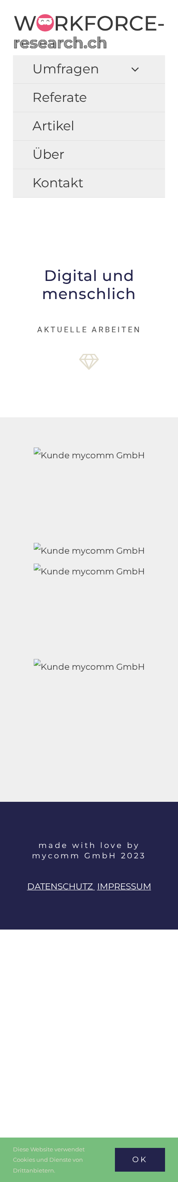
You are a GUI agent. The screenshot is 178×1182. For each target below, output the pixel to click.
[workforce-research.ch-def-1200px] (89, 17)
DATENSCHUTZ (61, 886)
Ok (140, 1159)
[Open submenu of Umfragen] (135, 69)
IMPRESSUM (124, 886)
